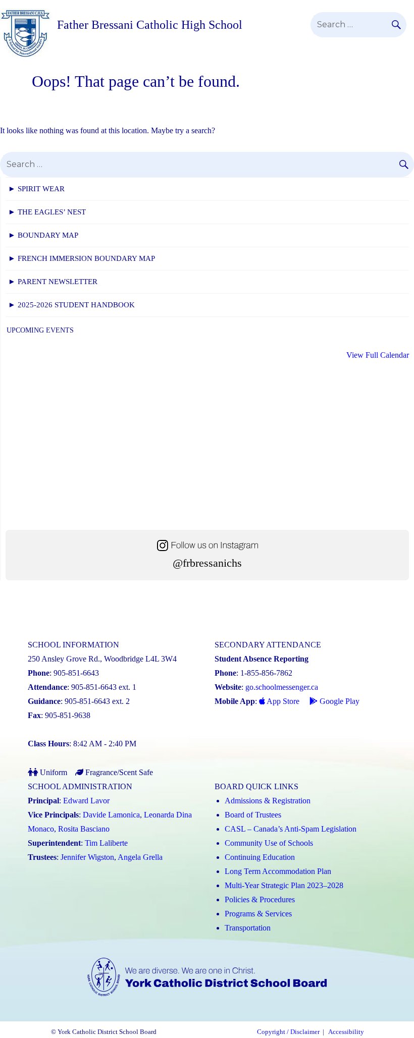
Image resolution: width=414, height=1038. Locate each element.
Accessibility (346, 1031)
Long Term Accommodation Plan (278, 871)
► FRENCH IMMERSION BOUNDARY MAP (81, 258)
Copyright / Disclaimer (288, 1031)
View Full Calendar (377, 355)
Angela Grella (140, 857)
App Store (282, 701)
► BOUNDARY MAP (43, 235)
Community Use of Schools (269, 843)
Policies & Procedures (260, 899)
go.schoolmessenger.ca (281, 687)
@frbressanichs (207, 563)
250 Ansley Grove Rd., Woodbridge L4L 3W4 (102, 658)
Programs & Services (258, 913)
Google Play (338, 701)
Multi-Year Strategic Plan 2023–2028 (284, 885)
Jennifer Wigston (87, 857)
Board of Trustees (253, 814)
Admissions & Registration (267, 800)
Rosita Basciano (84, 829)
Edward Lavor (86, 800)
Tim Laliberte (106, 843)
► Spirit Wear (36, 189)
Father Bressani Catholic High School (149, 24)
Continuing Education (260, 857)
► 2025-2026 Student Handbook (71, 305)
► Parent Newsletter (52, 282)
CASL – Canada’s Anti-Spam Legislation (290, 829)
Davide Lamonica (111, 814)
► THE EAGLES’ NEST (47, 212)
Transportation (248, 927)
